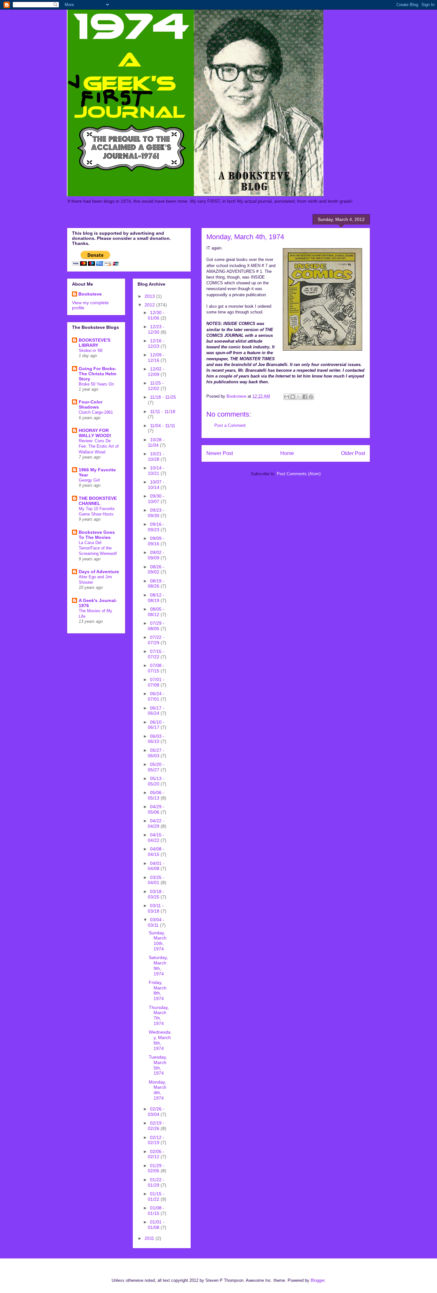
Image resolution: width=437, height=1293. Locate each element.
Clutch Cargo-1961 (96, 412)
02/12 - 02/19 (156, 1140)
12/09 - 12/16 (156, 357)
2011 (150, 1238)
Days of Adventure (99, 571)
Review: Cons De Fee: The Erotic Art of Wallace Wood (99, 446)
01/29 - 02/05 (156, 1168)
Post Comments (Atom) (299, 473)
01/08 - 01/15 (156, 1210)
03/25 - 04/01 (156, 880)
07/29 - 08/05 (156, 626)
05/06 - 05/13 (156, 795)
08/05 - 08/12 (156, 611)
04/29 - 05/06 (156, 809)
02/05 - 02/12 (156, 1154)
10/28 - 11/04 (156, 442)
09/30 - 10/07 (156, 498)
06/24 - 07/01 (156, 696)
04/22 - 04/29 (156, 823)
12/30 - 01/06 (156, 315)
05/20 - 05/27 (156, 767)
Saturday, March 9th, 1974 (158, 965)
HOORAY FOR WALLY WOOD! (95, 433)
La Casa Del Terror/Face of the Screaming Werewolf (98, 548)
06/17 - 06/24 (156, 710)
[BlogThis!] (293, 397)
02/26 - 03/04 (156, 1111)
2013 (150, 296)
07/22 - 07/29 (156, 640)
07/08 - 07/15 (156, 668)
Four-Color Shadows (90, 404)
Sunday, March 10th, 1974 (157, 940)
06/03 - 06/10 (156, 739)
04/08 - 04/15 (156, 851)
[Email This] (286, 397)
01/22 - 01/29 (156, 1182)
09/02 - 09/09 (156, 555)
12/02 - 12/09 (156, 371)
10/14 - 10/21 (156, 470)
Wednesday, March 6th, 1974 (160, 1040)
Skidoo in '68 (90, 350)
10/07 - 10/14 (156, 484)
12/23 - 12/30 (156, 329)
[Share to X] (299, 397)
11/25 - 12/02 (156, 385)
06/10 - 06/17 (156, 725)
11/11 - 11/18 (162, 411)
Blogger (317, 1280)
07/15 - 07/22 (156, 654)
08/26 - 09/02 (156, 569)
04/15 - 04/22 (156, 837)
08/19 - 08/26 (156, 583)
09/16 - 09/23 (156, 527)
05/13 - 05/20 (156, 781)
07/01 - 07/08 (156, 682)
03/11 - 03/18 (156, 908)
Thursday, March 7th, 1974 (159, 1015)
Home (287, 453)
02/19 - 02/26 (156, 1125)
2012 (150, 304)
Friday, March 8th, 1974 (157, 990)
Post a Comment (230, 425)
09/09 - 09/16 (156, 541)
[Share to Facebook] (305, 397)
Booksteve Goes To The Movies (97, 535)
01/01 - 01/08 (156, 1224)
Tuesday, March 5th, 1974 (158, 1065)
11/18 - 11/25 (163, 397)
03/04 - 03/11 (156, 922)
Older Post (353, 453)
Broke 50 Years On (96, 384)
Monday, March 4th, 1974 (157, 1090)
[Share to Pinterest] (311, 397)
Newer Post (219, 453)
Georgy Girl (89, 480)
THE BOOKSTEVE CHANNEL (98, 501)
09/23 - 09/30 (156, 513)
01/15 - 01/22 (156, 1196)
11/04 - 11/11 (162, 425)
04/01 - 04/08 (156, 866)
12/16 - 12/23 (156, 343)
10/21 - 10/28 (156, 456)
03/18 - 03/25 (156, 894)
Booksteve (90, 294)
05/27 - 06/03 (156, 753)
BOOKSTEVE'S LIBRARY (94, 342)
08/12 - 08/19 (156, 597)
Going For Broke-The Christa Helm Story (97, 373)
